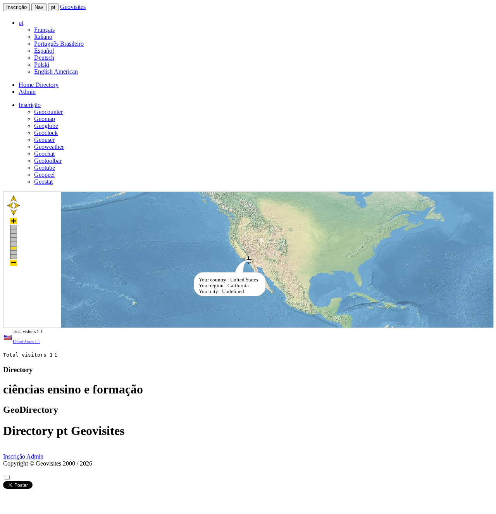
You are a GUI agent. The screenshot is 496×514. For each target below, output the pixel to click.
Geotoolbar (48, 160)
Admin (27, 91)
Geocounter (48, 112)
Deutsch (44, 57)
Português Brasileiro (59, 43)
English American (56, 71)
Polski (41, 64)
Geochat (44, 153)
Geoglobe (46, 125)
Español (44, 50)
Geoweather (49, 146)
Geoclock (46, 132)
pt (53, 7)
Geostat (43, 181)
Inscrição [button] (30, 105)
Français (44, 29)
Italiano (43, 36)
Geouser (44, 139)
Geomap (44, 119)
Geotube (44, 167)
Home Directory (39, 84)
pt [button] (21, 22)
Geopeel (44, 174)
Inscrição (16, 7)
